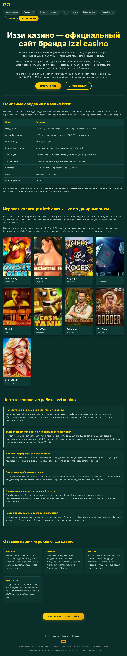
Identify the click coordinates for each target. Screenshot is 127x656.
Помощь (27, 12)
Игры (75, 12)
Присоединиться (28, 18)
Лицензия (66, 636)
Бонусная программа (49, 12)
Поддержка (77, 636)
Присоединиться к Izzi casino (63, 616)
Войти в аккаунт (78, 85)
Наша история (89, 12)
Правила (55, 636)
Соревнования (11, 12)
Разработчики (108, 12)
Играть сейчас (48, 85)
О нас (47, 636)
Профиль (11, 18)
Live (65, 12)
